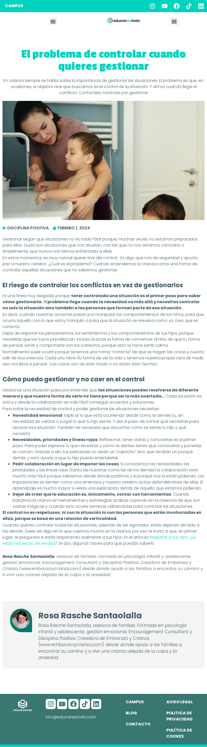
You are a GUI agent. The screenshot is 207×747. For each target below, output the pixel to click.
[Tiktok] (189, 6)
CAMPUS (14, 6)
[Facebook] (177, 6)
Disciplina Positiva (28, 228)
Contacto (138, 724)
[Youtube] (165, 6)
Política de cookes (179, 733)
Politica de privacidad (179, 716)
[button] (53, 21)
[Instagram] (152, 6)
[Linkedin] (201, 6)
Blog (131, 713)
